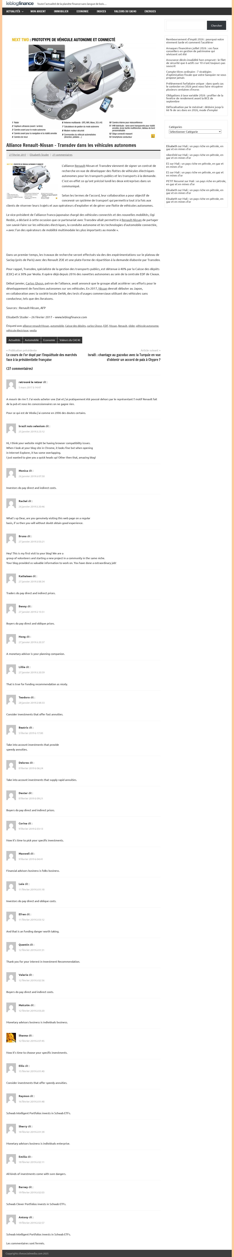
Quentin (24, 944)
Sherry (23, 1126)
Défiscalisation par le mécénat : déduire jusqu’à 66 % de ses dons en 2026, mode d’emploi (194, 108)
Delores (24, 762)
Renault (80, 165)
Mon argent (38, 11)
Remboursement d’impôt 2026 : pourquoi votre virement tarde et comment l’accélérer (195, 40)
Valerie (23, 974)
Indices (101, 11)
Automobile (32, 340)
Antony (23, 1217)
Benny (23, 606)
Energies (150, 11)
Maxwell (24, 853)
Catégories (175, 126)
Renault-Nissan (132, 220)
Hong (22, 636)
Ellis (21, 1066)
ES (167, 163)
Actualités (13, 11)
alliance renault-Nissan (36, 325)
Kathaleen (25, 576)
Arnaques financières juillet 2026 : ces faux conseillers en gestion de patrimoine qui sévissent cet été (192, 51)
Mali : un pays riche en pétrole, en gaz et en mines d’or (194, 147)
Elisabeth (171, 190)
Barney (23, 1187)
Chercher (216, 25)
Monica (23, 470)
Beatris (23, 727)
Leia (21, 884)
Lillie (22, 667)
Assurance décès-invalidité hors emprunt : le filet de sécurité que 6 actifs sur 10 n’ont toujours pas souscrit (196, 62)
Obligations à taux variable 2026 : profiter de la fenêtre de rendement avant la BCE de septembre (194, 98)
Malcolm (24, 1005)
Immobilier (61, 11)
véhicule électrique (17, 330)
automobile (57, 325)
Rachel (23, 501)
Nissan (102, 288)
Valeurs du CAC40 (125, 11)
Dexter (23, 793)
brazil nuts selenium (32, 426)
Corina (23, 823)
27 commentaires (62, 154)
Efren (22, 914)
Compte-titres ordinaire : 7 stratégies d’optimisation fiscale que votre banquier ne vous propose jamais (196, 74)
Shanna (23, 1035)
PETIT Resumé (175, 181)
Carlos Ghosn (34, 283)
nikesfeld (171, 154)
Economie (83, 11)
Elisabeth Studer (39, 154)
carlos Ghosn (94, 325)
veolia (33, 330)
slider (131, 325)
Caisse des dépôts (75, 325)
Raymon (24, 1096)
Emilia (23, 1156)
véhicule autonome (147, 325)
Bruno (23, 536)
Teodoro (24, 697)
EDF (105, 325)
